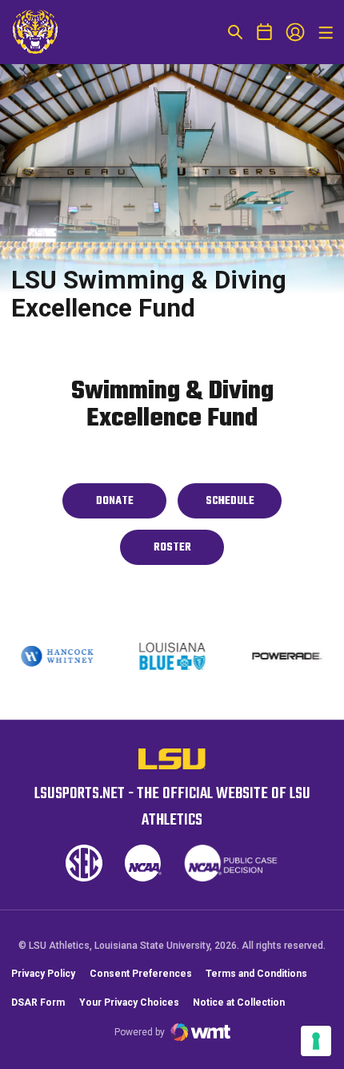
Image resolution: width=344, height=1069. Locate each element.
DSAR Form (38, 1002)
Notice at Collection (239, 1002)
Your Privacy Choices (129, 1002)
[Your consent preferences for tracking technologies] (316, 1041)
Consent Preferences (141, 973)
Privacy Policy (43, 973)
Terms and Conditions (256, 973)
